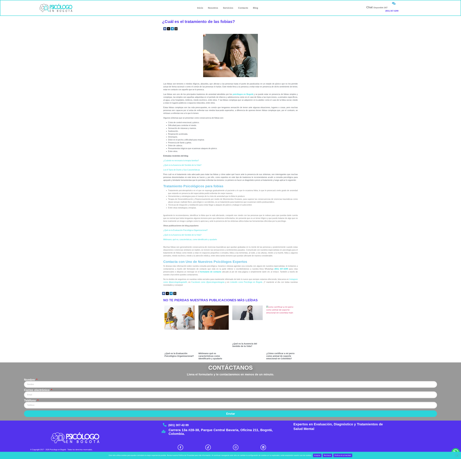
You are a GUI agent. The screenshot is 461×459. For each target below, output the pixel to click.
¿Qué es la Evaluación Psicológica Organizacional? (185, 230)
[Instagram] (176, 28)
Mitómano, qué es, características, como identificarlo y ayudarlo (190, 239)
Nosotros (213, 8)
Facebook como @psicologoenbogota (207, 282)
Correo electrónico (37, 390)
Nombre (30, 379)
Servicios (228, 8)
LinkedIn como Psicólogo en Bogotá (246, 282)
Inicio (200, 8)
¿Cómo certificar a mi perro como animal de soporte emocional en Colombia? (280, 356)
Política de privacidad (343, 455)
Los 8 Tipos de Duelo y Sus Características (181, 170)
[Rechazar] (457, 455)
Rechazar (327, 455)
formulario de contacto (210, 272)
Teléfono (30, 400)
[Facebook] (164, 28)
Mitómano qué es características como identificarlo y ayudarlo (210, 356)
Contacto (243, 8)
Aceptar (317, 455)
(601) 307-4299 (391, 11)
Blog (255, 8)
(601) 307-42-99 (178, 425)
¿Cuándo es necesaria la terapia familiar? (181, 161)
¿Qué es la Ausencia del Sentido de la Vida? (182, 165)
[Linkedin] (172, 28)
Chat (377, 7)
